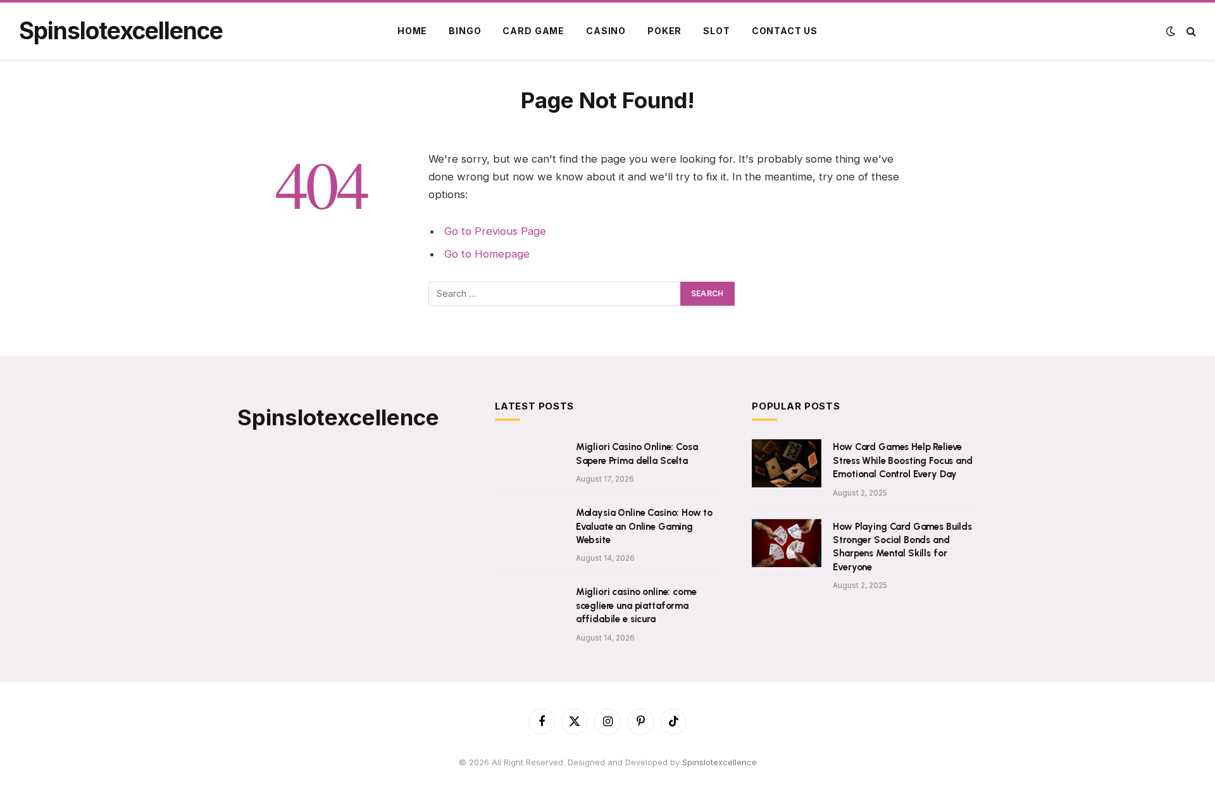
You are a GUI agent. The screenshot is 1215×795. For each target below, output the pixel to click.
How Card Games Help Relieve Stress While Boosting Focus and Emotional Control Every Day (902, 460)
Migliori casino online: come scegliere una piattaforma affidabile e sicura (636, 605)
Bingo (465, 30)
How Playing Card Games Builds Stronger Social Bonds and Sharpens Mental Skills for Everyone (902, 547)
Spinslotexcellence (719, 762)
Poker (664, 30)
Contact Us (785, 30)
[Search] (1190, 31)
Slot (716, 30)
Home (412, 30)
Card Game (533, 30)
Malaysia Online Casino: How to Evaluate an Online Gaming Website (644, 526)
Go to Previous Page (495, 231)
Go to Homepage (487, 253)
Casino (606, 30)
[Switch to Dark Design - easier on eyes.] (1170, 31)
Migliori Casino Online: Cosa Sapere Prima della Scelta (637, 453)
